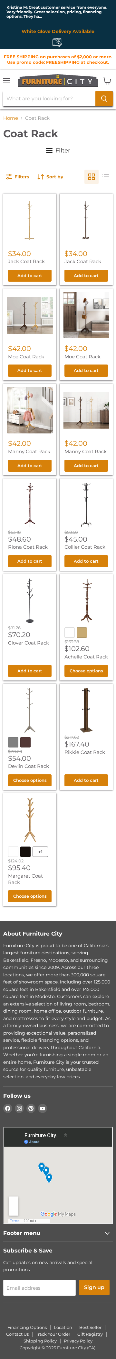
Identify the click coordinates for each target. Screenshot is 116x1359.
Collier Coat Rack (84, 547)
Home (10, 118)
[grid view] (91, 177)
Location (63, 1327)
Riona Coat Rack (28, 547)
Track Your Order (53, 1334)
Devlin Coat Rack (28, 766)
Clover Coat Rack (28, 643)
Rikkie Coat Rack (84, 752)
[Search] (104, 98)
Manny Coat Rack (29, 451)
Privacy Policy (78, 1340)
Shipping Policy (40, 1340)
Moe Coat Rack (26, 357)
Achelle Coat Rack (86, 657)
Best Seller (90, 1327)
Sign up (94, 1287)
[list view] (106, 177)
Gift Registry (90, 1334)
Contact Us (17, 1334)
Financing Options (27, 1327)
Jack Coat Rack (26, 261)
